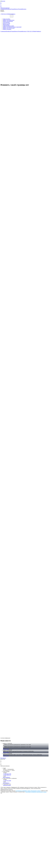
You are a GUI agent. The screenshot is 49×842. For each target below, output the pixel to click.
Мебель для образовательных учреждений (12, 26)
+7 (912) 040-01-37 (7, 774)
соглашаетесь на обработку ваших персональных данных (28, 790)
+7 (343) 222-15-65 (7, 773)
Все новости (3, 757)
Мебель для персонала (8, 21)
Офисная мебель (6, 18)
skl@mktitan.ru (6, 782)
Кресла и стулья (6, 23)
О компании (3, 9)
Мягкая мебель (6, 24)
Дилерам (20, 9)
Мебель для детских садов (8, 28)
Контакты (24, 9)
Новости (16, 9)
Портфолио (8, 9)
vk (3, 785)
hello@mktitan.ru (11, 13)
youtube (9, 785)
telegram (6, 785)
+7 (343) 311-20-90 (7, 780)
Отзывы (12, 9)
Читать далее (6, 749)
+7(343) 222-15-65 (4, 13)
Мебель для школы (7, 29)
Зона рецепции (6, 22)
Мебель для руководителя (8, 20)
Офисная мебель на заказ (8, 25)
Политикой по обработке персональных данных (35, 791)
